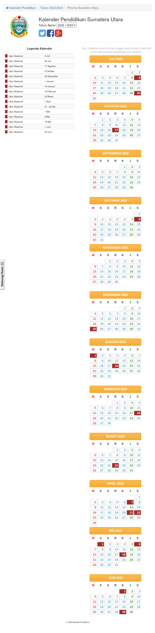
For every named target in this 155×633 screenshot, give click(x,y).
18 (116, 365)
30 (138, 93)
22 (116, 465)
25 (94, 329)
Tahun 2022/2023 (51, 8)
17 (116, 130)
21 (131, 512)
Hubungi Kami (2, 275)
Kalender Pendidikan (22, 8)
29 (124, 612)
